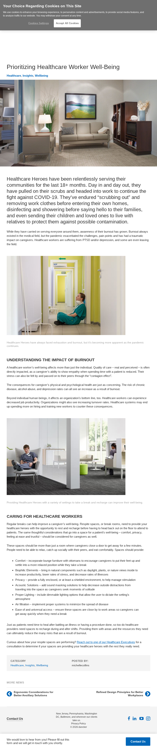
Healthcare (14, 75)
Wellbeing (41, 75)
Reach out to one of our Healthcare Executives (106, 642)
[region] (78, 15)
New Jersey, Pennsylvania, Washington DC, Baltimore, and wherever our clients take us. (76, 717)
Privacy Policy (78, 723)
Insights (28, 75)
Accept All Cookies (67, 23)
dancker (82, 727)
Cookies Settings (38, 23)
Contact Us (15, 718)
